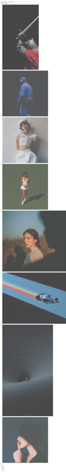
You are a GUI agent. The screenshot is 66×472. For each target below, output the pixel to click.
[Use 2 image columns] (6, 3)
